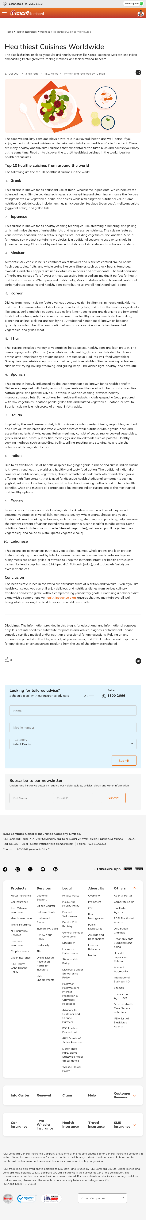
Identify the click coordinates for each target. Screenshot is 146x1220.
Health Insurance (26, 31)
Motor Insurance (21, 895)
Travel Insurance (21, 924)
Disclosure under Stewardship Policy (72, 973)
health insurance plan (60, 597)
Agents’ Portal (123, 895)
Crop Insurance (20, 951)
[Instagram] (17, 869)
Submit (124, 761)
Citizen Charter (46, 906)
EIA (39, 951)
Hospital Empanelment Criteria (122, 957)
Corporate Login (124, 902)
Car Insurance (19, 902)
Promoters (94, 902)
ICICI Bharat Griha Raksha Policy (19, 968)
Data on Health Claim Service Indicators (123, 1008)
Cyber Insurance (21, 957)
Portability (43, 945)
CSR (90, 908)
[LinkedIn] (55, 869)
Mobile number (23, 727)
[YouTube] (42, 869)
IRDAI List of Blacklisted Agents (121, 1022)
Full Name (20, 798)
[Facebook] (5, 869)
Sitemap (119, 987)
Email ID (62, 798)
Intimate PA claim (47, 928)
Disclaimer (68, 943)
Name (17, 711)
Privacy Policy (70, 895)
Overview (94, 895)
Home (9, 31)
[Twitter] (30, 869)
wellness (45, 31)
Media (92, 955)
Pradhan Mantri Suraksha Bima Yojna (123, 942)
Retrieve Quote (46, 912)
